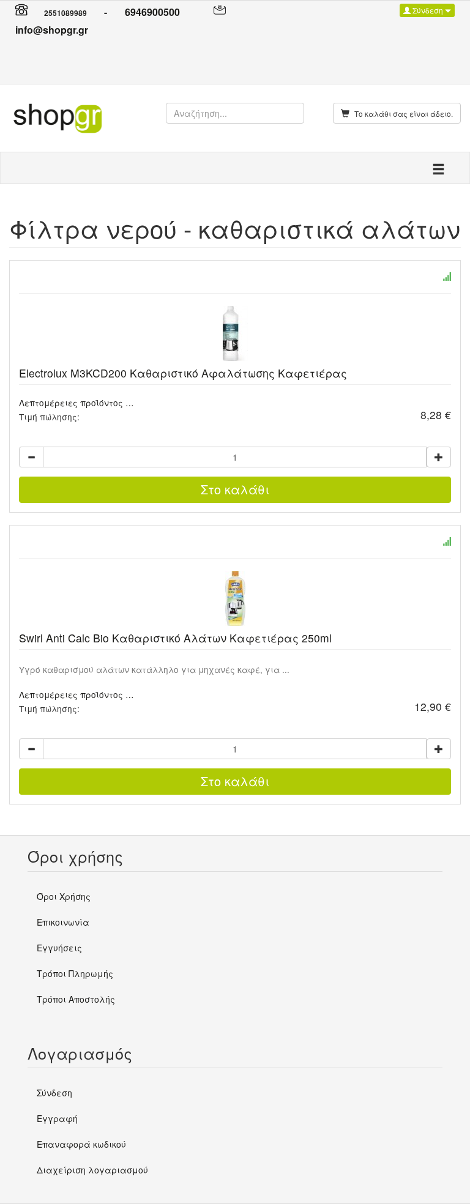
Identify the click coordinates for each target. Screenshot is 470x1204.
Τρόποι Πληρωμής (75, 973)
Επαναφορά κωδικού (81, 1144)
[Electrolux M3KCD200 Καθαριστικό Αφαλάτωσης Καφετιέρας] (235, 333)
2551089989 (65, 12)
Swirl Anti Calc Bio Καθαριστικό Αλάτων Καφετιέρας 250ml (175, 637)
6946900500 (152, 12)
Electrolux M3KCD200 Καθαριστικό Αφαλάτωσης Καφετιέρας (183, 373)
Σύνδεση (428, 10)
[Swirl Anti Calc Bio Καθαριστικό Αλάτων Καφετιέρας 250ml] (235, 598)
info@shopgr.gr (51, 30)
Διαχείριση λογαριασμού (92, 1170)
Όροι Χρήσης (64, 896)
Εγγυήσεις (59, 948)
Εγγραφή (57, 1118)
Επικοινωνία (63, 922)
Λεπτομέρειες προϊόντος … (76, 402)
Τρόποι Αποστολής (76, 999)
